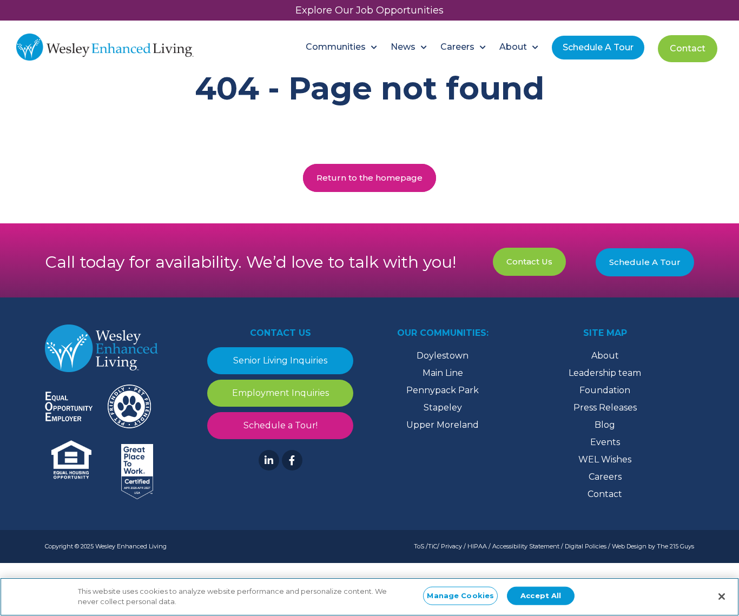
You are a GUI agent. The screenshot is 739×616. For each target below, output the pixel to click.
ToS (419, 546)
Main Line (443, 373)
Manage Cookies (460, 595)
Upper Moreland (442, 425)
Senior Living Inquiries (280, 360)
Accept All (540, 595)
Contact (605, 494)
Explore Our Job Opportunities (369, 10)
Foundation (604, 390)
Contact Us (529, 261)
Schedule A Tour (645, 262)
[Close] (722, 596)
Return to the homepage (369, 178)
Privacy (451, 546)
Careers (605, 477)
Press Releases (605, 407)
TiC (432, 546)
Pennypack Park (442, 390)
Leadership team (605, 373)
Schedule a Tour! (280, 425)
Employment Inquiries (280, 393)
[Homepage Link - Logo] (105, 47)
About (605, 355)
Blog (605, 425)
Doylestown (443, 355)
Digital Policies (585, 546)
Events (605, 442)
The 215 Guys (675, 546)
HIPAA (477, 546)
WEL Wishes (604, 459)
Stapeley (443, 407)
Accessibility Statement (525, 546)
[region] (369, 597)
